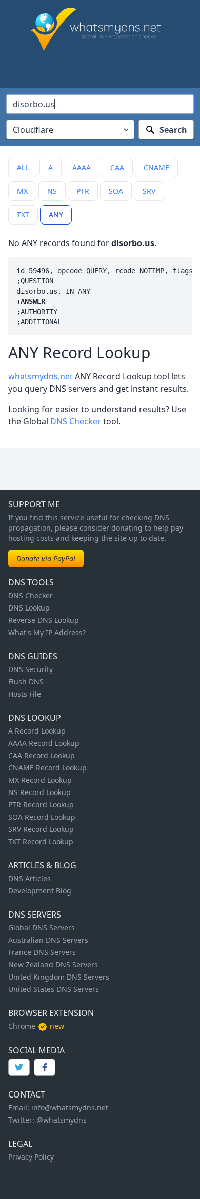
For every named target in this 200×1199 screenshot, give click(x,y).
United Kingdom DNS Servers (58, 977)
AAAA (81, 167)
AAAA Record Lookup (43, 743)
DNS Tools (31, 582)
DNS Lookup (29, 608)
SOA (116, 191)
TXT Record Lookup (40, 841)
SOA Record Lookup (41, 817)
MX (22, 191)
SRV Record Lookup (41, 829)
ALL (23, 167)
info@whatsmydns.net (69, 1107)
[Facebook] (44, 1067)
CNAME (156, 167)
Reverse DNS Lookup (43, 620)
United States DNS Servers (53, 989)
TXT (23, 214)
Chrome (21, 1026)
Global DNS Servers (41, 927)
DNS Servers (34, 914)
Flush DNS (26, 681)
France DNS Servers (42, 952)
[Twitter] (19, 1067)
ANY (56, 214)
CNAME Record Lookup (47, 768)
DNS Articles (29, 878)
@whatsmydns (61, 1120)
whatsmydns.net (40, 376)
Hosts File (24, 694)
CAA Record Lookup (41, 755)
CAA (117, 167)
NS (52, 191)
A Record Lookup (37, 731)
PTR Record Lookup (41, 804)
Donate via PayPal (45, 558)
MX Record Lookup (40, 780)
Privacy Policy (31, 1157)
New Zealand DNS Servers (53, 964)
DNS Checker (75, 421)
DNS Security (30, 669)
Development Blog (39, 891)
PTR (82, 191)
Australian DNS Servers (48, 940)
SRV (149, 191)
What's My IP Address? (47, 632)
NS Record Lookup (39, 792)
